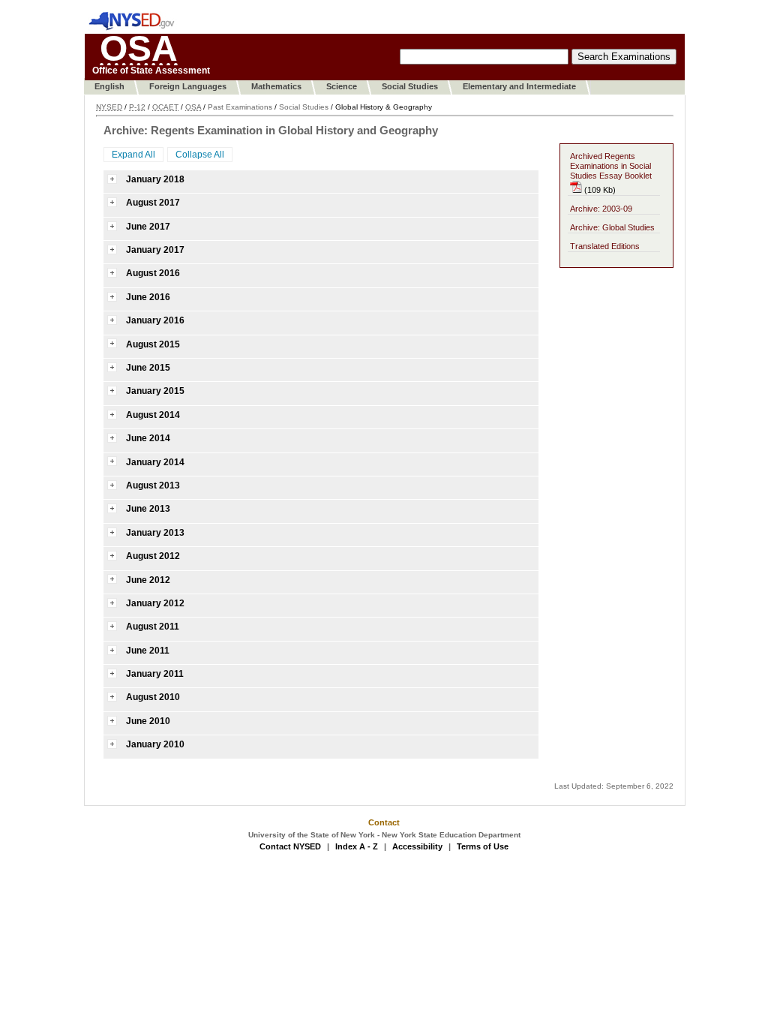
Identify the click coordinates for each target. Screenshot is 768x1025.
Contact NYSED (290, 846)
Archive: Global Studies (612, 227)
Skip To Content (221, 26)
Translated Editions (605, 246)
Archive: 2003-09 (601, 208)
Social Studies (410, 86)
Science (341, 86)
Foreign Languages (187, 86)
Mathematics (276, 86)
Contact (384, 822)
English (109, 86)
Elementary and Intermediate (519, 86)
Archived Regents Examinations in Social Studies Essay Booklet (611, 166)
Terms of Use (482, 846)
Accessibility (417, 846)
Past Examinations (240, 107)
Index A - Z (356, 846)
